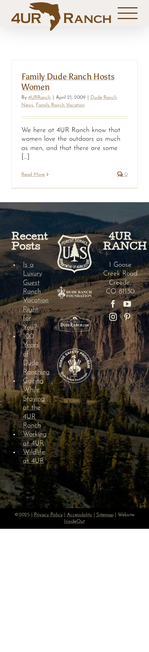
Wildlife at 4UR (34, 457)
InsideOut (74, 521)
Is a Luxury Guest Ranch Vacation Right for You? (34, 296)
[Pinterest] (127, 317)
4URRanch (39, 97)
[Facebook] (113, 304)
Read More (33, 174)
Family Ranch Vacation (60, 105)
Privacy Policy (48, 514)
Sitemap (104, 514)
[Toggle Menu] (128, 13)
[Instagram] (113, 317)
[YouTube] (127, 304)
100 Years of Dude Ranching (34, 354)
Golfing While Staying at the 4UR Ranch (34, 403)
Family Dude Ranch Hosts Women (67, 81)
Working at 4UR (34, 439)
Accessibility (79, 514)
